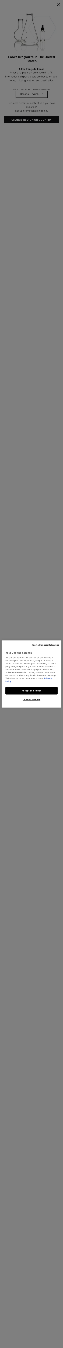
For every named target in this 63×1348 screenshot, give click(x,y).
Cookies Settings (31, 699)
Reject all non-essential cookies (45, 645)
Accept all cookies (31, 691)
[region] (31, 674)
